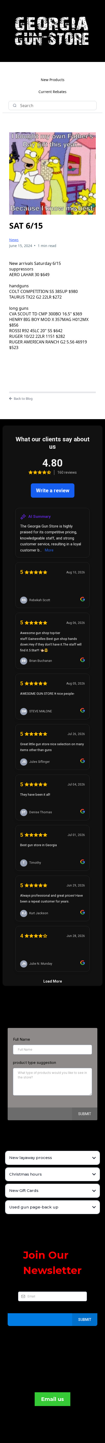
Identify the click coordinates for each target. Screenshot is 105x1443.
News (14, 239)
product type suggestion (34, 1062)
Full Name (21, 1039)
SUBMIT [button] (84, 1114)
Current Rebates (52, 91)
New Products (52, 79)
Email (24, 1286)
